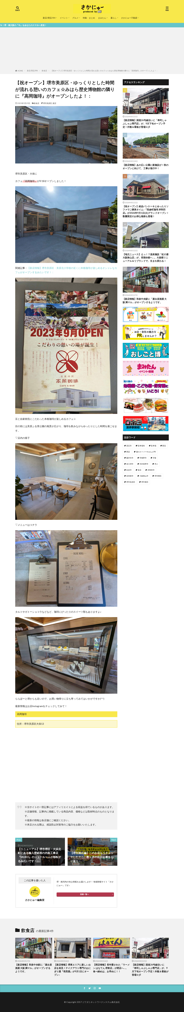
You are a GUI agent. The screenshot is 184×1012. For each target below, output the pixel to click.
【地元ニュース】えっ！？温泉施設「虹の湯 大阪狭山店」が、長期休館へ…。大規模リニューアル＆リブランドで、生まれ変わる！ (146, 257)
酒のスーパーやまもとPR (146, 452)
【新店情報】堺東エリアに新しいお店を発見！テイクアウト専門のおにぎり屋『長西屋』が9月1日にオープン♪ (72, 969)
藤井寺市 (129, 458)
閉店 (128, 452)
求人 (156, 464)
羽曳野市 (143, 458)
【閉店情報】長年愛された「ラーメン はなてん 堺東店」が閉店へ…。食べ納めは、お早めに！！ (111, 968)
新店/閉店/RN (49, 18)
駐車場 (153, 446)
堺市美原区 (47, 103)
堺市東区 (144, 482)
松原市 (129, 470)
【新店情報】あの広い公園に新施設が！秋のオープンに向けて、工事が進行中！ (146, 167)
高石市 (129, 446)
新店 (54, 103)
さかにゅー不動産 (129, 18)
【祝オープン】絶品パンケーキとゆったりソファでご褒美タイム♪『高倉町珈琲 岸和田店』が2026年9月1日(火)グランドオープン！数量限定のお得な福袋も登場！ (146, 211)
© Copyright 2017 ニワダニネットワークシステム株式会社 (92, 1002)
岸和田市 (151, 470)
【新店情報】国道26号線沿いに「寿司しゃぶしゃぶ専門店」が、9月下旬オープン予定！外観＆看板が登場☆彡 (145, 123)
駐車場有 (141, 446)
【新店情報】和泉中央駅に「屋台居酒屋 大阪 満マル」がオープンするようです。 (145, 301)
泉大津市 (129, 464)
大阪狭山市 (144, 476)
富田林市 (129, 476)
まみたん (102, 18)
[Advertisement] (92, 49)
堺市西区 (158, 476)
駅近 (164, 446)
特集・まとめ (89, 18)
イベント (64, 18)
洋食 (154, 458)
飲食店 (44, 71)
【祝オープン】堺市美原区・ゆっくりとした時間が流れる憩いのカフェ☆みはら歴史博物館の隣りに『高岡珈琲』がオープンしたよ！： (104, 71)
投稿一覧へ (84, 894)
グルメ (75, 18)
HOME (20, 71)
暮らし (114, 18)
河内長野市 (144, 464)
